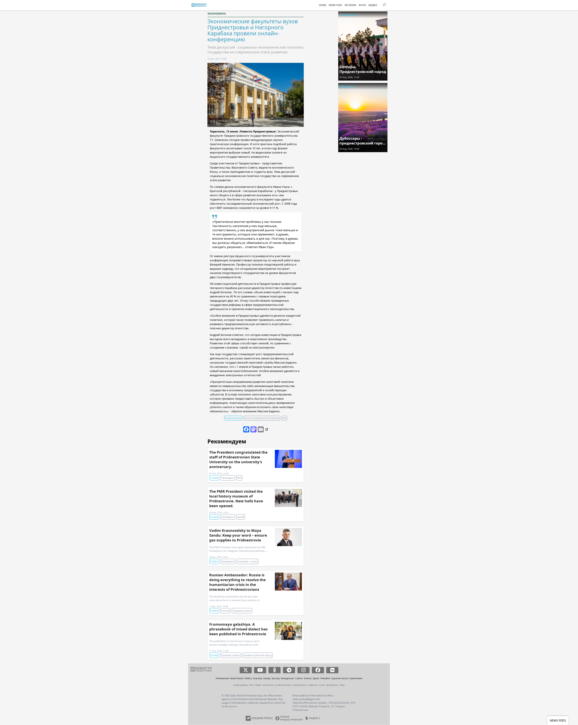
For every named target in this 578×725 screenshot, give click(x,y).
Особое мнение (283, 685)
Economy (257, 678)
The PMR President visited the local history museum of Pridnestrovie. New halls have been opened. (236, 498)
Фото (362, 5)
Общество (346, 86)
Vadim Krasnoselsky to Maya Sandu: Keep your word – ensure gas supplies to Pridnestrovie (238, 535)
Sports (316, 678)
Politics (214, 561)
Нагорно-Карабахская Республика (261, 418)
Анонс (322, 685)
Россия (225, 610)
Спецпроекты (349, 15)
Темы (342, 685)
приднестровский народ (257, 655)
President (325, 678)
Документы (332, 685)
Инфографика (240, 685)
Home (322, 5)
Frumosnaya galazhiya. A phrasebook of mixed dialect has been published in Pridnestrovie (238, 629)
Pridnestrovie (222, 678)
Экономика (216, 13)
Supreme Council (340, 678)
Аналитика (268, 685)
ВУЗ (284, 418)
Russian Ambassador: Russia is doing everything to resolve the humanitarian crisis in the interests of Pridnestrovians (237, 582)
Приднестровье (233, 418)
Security (276, 678)
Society (214, 477)
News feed (335, 5)
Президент (227, 477)
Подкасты (313, 685)
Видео (372, 5)
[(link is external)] (266, 429)
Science (308, 678)
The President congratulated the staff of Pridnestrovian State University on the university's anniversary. (238, 459)
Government (356, 678)
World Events (237, 678)
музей (240, 517)
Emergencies (287, 678)
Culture (299, 678)
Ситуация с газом (247, 561)
